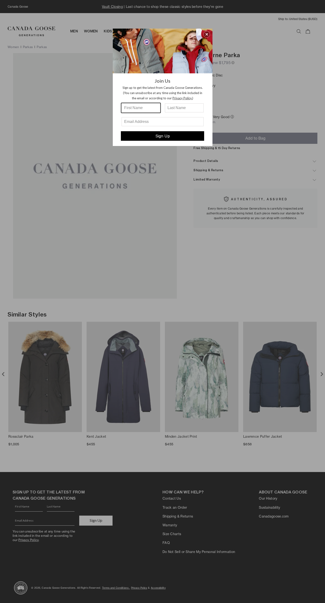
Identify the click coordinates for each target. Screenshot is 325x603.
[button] (207, 34)
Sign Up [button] (162, 136)
